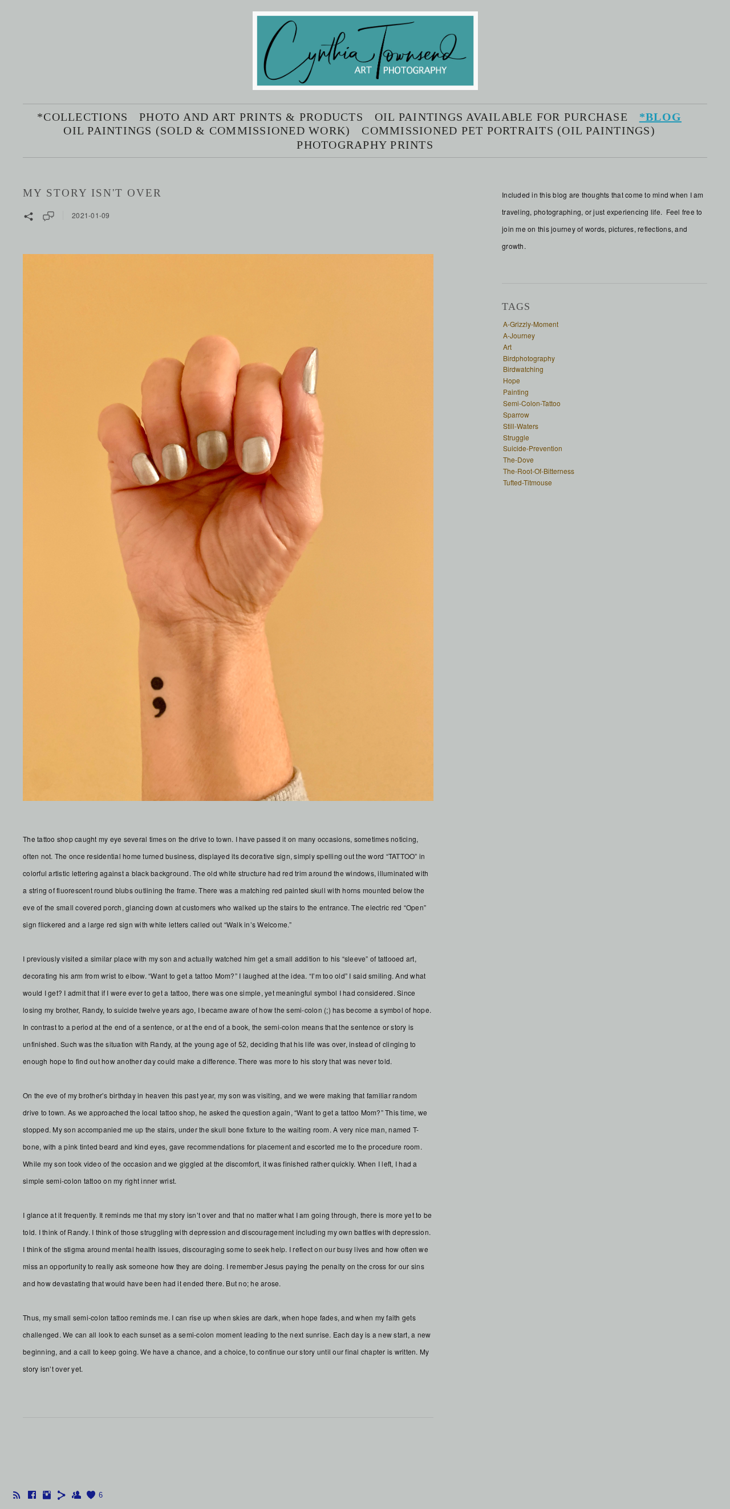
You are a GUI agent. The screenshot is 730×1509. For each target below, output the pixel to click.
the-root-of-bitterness (538, 471)
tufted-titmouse (527, 482)
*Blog (660, 117)
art (507, 346)
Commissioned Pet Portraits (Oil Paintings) (508, 130)
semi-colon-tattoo (532, 403)
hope (511, 380)
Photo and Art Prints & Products (251, 117)
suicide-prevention (532, 448)
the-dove (518, 459)
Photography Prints (365, 144)
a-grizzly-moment (530, 324)
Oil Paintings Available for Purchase (501, 117)
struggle (516, 437)
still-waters (520, 426)
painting (516, 391)
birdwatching (523, 369)
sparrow (516, 414)
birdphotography (529, 358)
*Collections (82, 117)
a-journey (519, 335)
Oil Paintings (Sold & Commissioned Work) (206, 130)
